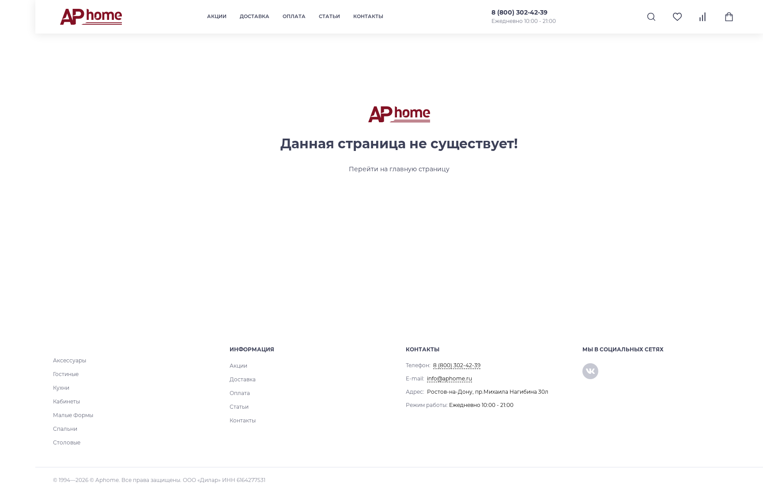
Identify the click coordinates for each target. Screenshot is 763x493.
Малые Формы (73, 415)
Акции (217, 16)
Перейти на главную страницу (399, 169)
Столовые (66, 442)
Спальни (65, 428)
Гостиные (66, 374)
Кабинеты (66, 401)
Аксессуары (69, 360)
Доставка (254, 16)
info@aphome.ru (449, 378)
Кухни (61, 387)
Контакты (368, 16)
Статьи (329, 16)
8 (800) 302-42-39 (519, 12)
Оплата (294, 16)
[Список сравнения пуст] (703, 17)
